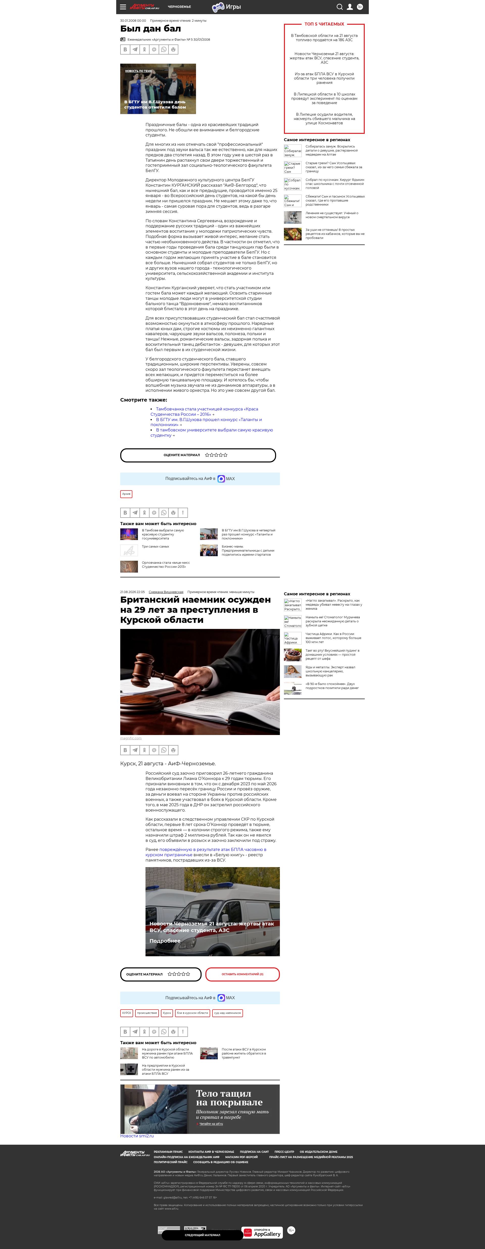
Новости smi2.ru (137, 1136)
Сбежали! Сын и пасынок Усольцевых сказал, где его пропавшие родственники (335, 200)
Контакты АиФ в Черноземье (211, 1152)
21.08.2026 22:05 (132, 592)
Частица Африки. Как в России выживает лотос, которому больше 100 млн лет (333, 638)
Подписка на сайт (254, 1152)
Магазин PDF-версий (241, 1157)
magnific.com (131, 738)
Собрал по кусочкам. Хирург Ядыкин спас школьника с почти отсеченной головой (335, 184)
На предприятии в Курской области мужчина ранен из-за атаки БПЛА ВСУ (165, 1069)
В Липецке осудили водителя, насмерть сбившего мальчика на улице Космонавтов (324, 118)
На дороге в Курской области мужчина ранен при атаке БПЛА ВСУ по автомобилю (167, 1053)
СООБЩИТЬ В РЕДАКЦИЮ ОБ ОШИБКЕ (220, 1162)
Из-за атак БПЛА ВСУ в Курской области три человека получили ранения (324, 78)
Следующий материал (202, 1235)
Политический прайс (170, 1162)
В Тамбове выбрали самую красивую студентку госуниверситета (163, 534)
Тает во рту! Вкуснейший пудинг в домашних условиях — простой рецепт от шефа (332, 654)
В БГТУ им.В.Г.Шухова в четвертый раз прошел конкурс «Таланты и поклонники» (248, 534)
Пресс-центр (284, 1152)
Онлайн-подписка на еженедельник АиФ (187, 1157)
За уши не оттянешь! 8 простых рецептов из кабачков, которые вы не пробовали (335, 234)
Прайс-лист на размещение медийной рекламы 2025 (311, 1157)
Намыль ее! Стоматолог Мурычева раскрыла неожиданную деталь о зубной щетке (333, 621)
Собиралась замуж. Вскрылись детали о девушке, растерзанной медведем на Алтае (332, 150)
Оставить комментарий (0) (242, 974)
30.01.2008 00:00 (133, 20)
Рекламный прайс (168, 1152)
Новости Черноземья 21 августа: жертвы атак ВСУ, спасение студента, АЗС (324, 58)
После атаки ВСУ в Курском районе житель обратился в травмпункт (244, 1053)
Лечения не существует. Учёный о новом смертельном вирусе (332, 215)
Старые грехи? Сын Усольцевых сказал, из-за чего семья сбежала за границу (334, 167)
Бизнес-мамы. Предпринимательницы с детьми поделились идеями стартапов (248, 550)
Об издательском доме (318, 1152)
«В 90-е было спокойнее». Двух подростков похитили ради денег (332, 686)
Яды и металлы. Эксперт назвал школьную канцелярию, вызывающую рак (330, 671)
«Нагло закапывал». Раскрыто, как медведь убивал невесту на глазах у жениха (334, 604)
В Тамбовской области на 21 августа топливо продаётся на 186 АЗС (324, 38)
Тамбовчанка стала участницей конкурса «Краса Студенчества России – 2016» (204, 412)
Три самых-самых (155, 546)
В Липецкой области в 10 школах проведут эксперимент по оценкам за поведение (324, 98)
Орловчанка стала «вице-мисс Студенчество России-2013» (166, 565)
